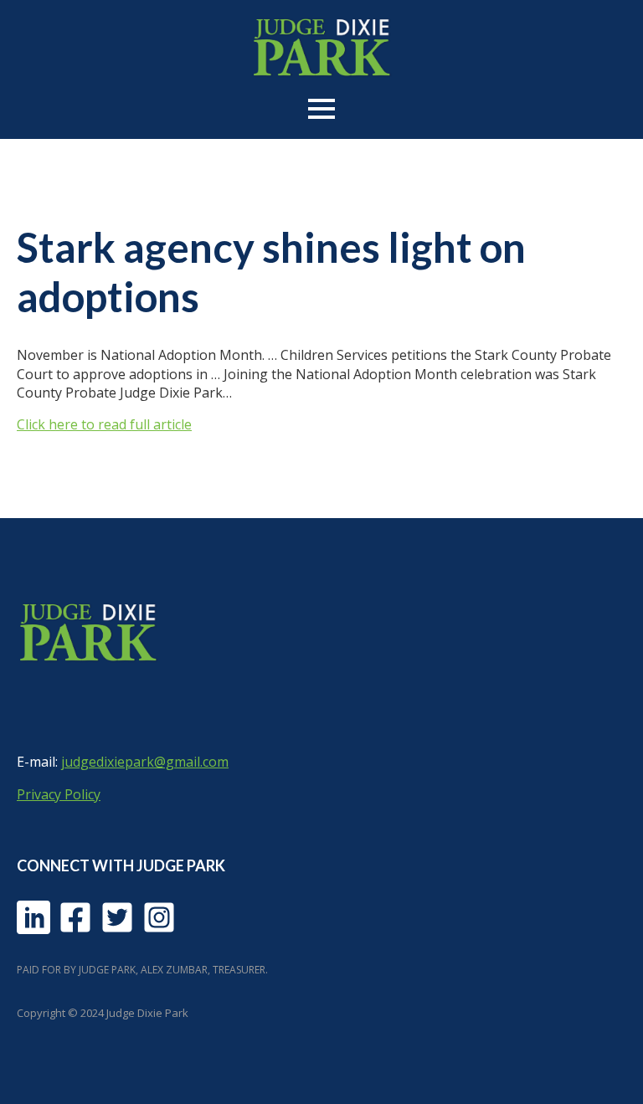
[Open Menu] (321, 108)
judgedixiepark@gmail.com (145, 761)
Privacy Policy (58, 794)
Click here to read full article (104, 424)
